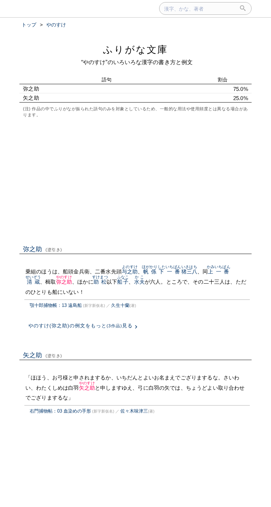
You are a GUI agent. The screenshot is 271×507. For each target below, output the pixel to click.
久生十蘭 (120, 305)
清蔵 (33, 282)
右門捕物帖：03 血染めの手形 (60, 411)
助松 (100, 282)
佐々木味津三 (134, 411)
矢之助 (42, 355)
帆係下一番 (161, 271)
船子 (123, 282)
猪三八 (189, 271)
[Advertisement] (135, 180)
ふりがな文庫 (135, 49)
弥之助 (42, 249)
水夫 (139, 282)
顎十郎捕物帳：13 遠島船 (56, 305)
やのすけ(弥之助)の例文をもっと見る (80, 325)
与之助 (130, 271)
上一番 (218, 271)
